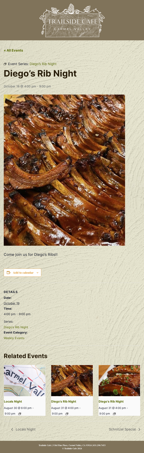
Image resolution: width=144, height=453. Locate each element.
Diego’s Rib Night (16, 327)
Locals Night (13, 401)
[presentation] (24, 380)
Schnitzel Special (123, 429)
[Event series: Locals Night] (19, 414)
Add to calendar (23, 272)
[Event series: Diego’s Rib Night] (67, 414)
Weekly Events (14, 338)
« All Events (13, 50)
